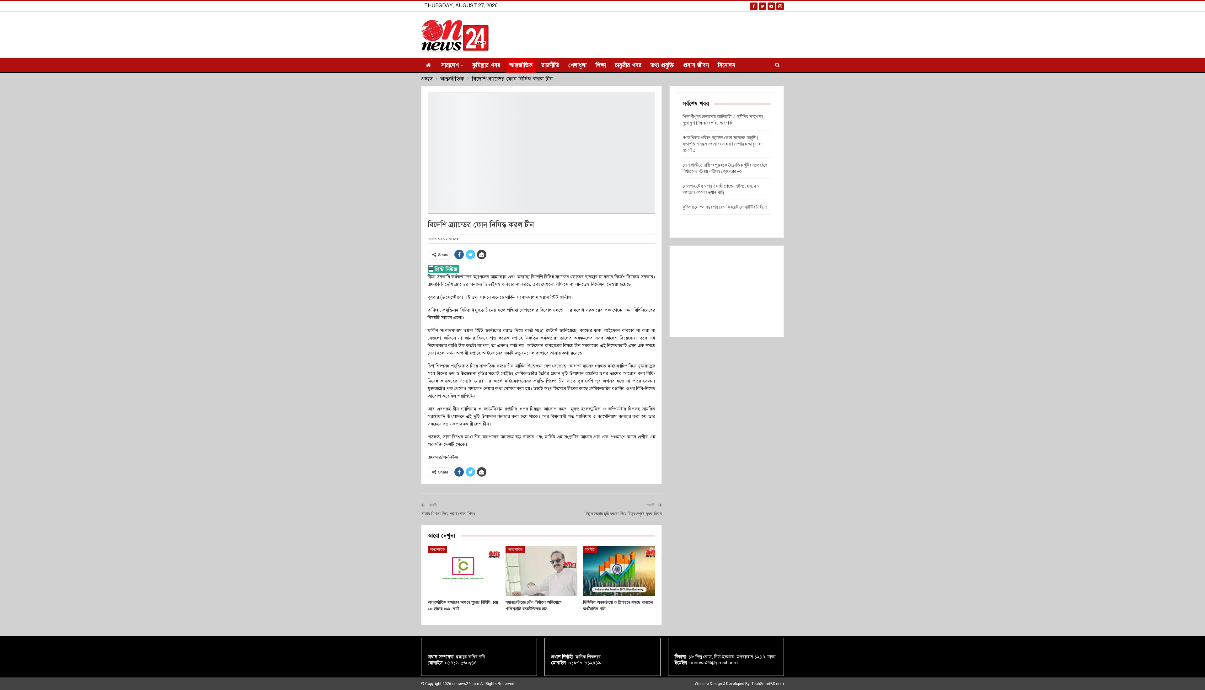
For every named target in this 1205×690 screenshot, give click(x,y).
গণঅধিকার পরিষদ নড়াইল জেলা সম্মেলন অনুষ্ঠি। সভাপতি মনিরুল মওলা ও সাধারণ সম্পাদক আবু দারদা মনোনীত (723, 144)
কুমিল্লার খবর (486, 65)
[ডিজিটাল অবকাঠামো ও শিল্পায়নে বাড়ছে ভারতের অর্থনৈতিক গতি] (619, 571)
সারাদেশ (450, 65)
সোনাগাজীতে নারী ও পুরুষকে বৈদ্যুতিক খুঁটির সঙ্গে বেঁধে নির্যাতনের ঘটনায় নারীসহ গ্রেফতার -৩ (725, 168)
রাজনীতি (550, 65)
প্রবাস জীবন (696, 65)
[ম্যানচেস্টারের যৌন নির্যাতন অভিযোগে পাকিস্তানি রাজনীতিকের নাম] (542, 571)
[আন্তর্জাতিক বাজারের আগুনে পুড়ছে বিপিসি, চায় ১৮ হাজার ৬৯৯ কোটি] (464, 571)
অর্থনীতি (590, 549)
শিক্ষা (601, 65)
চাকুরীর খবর (628, 65)
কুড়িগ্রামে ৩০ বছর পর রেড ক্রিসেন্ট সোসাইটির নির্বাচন (725, 207)
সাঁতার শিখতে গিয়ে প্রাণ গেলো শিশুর (448, 513)
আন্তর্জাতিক (521, 65)
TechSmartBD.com (768, 684)
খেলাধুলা (577, 65)
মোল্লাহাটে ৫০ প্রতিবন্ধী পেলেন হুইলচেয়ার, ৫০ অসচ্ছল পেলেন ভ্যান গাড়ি (721, 189)
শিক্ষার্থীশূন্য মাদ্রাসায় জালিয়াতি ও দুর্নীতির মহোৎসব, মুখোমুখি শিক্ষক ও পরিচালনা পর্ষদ (723, 120)
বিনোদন (726, 65)
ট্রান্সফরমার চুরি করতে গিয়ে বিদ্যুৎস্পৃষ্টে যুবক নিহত (624, 513)
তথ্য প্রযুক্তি (662, 65)
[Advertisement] (726, 291)
